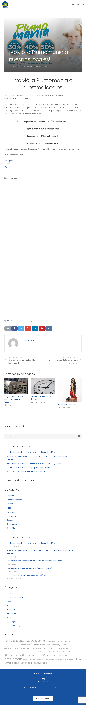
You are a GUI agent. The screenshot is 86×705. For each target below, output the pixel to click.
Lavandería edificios (24, 652)
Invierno (31, 648)
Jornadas (38, 648)
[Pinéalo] (42, 328)
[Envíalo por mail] (7, 328)
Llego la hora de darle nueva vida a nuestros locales (13, 399)
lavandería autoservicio (11, 652)
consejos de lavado (48, 645)
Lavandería (74, 648)
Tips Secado (39, 662)
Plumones (53, 321)
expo (24, 648)
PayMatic (60, 652)
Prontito (72, 656)
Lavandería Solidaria (39, 652)
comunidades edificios (10, 645)
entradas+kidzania (17, 648)
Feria (27, 648)
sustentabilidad (57, 659)
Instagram (8, 161)
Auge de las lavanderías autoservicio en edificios (26, 471)
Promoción (43, 67)
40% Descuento (25, 321)
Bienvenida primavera (67, 404)
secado (51, 659)
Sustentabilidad (43, 681)
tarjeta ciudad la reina (69, 659)
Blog (6, 167)
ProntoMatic (29, 67)
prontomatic (70, 321)
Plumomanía (43, 321)
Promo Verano (64, 656)
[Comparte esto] (14, 328)
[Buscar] (78, 4)
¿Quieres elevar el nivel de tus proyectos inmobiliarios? (29, 467)
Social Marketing (13, 528)
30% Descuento (13, 321)
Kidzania (57, 648)
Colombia (70, 641)
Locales (35, 321)
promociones (38, 656)
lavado (67, 648)
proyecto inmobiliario (29, 659)
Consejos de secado (15, 500)
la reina (63, 648)
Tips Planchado (23, 662)
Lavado (10, 504)
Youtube (8, 164)
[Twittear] (21, 328)
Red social (44, 659)
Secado (10, 520)
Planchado (11, 512)
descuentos (7, 648)
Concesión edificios (24, 645)
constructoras (73, 645)
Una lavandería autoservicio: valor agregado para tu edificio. (31, 452)
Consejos (10, 496)
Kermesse (48, 647)
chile (65, 641)
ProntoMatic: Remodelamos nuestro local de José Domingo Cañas (34, 463)
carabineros (60, 641)
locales (15, 98)
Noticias (10, 508)
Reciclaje (38, 659)
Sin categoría (12, 524)
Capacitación (50, 641)
